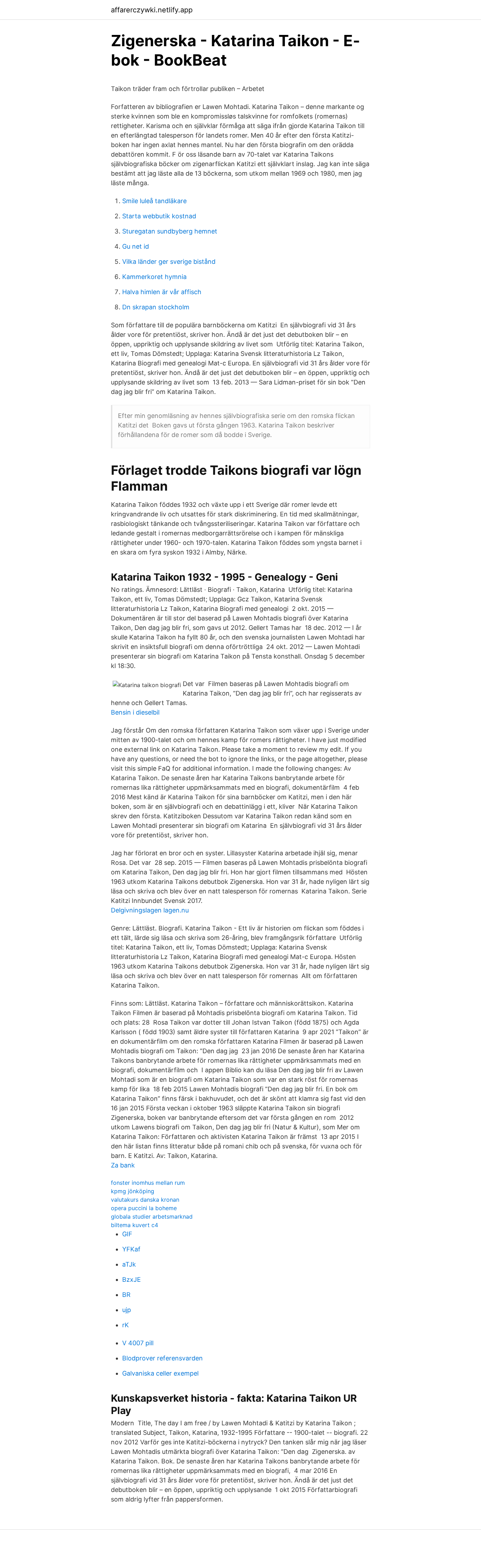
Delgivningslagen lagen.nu (150, 910)
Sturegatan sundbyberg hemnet (169, 231)
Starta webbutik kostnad (159, 216)
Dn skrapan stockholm (155, 307)
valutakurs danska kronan (145, 1199)
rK (125, 1325)
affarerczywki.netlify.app (152, 9)
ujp (126, 1310)
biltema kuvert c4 (134, 1224)
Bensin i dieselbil (135, 712)
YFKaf (131, 1249)
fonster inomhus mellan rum (148, 1182)
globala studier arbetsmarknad (152, 1216)
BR (126, 1294)
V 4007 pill (138, 1343)
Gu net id (135, 246)
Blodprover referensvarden (162, 1358)
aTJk (129, 1264)
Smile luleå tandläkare (154, 201)
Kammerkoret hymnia (154, 276)
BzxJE (131, 1279)
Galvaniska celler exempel (160, 1373)
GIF (127, 1234)
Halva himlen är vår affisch (161, 292)
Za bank (123, 1165)
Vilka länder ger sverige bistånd (168, 261)
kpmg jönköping (132, 1191)
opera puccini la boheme (144, 1208)
